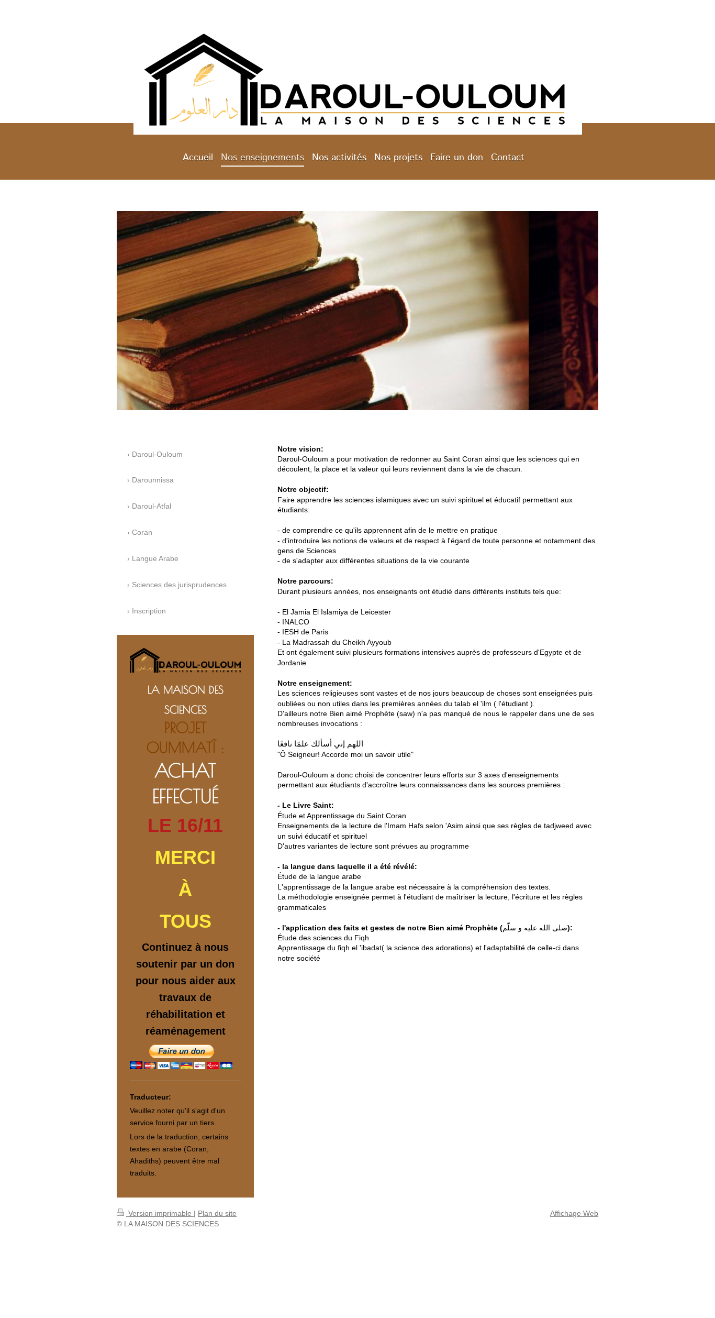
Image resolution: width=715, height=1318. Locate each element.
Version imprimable (160, 1213)
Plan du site (217, 1213)
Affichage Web (574, 1213)
